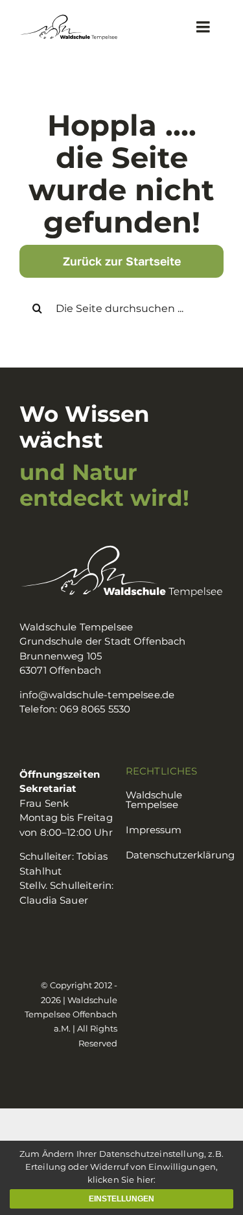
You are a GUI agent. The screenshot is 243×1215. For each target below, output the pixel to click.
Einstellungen (121, 1198)
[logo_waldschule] (68, 19)
